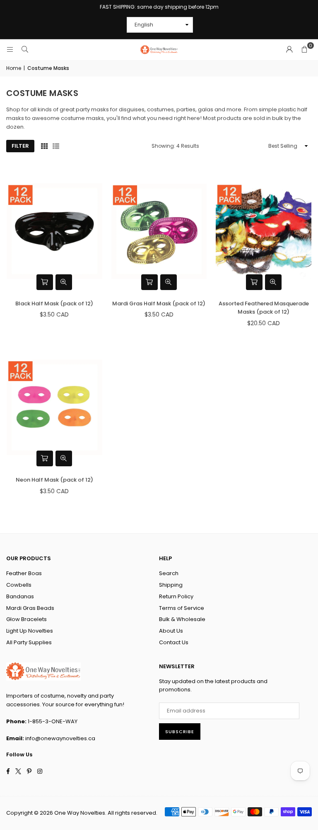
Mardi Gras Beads (30, 608)
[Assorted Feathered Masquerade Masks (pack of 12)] (263, 231)
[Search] (24, 49)
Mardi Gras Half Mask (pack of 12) (158, 303)
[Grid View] (44, 146)
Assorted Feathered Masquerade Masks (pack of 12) (264, 308)
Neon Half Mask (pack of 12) (54, 480)
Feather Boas (24, 573)
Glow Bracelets (26, 619)
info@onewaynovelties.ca (60, 738)
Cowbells (18, 585)
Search (168, 573)
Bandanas (20, 596)
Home (13, 68)
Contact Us (173, 642)
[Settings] (289, 49)
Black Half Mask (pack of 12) (54, 303)
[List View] (56, 146)
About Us (171, 631)
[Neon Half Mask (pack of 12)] (54, 407)
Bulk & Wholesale (182, 619)
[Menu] (9, 49)
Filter (20, 146)
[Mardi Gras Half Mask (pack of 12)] (159, 231)
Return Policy (176, 596)
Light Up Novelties (29, 631)
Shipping (171, 585)
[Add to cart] (44, 282)
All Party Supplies (29, 642)
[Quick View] (63, 282)
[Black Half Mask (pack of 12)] (54, 231)
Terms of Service (181, 608)
